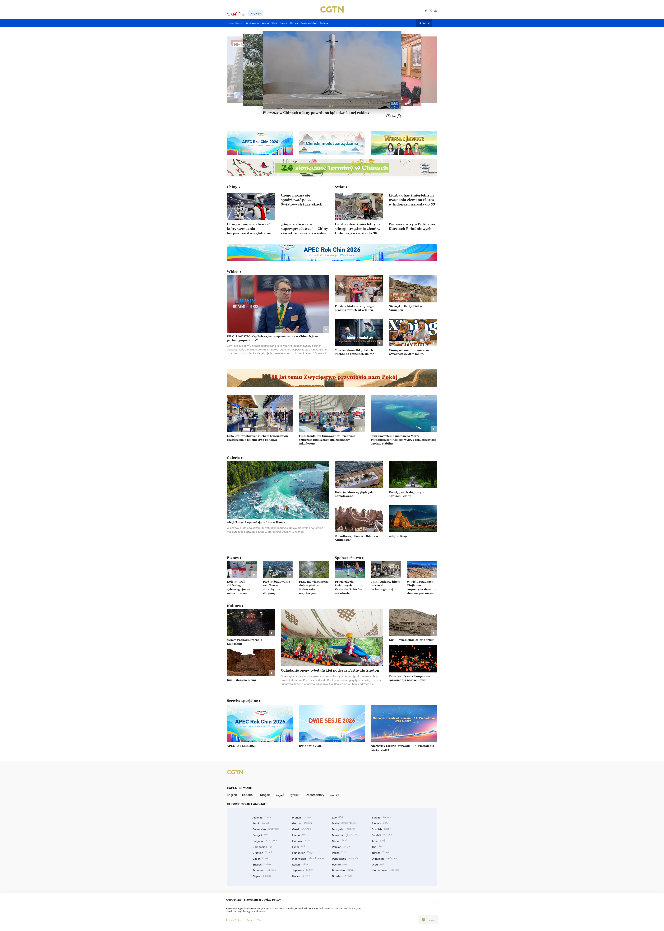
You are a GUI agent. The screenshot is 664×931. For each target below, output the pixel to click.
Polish (339, 852)
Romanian (343, 870)
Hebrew (301, 841)
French (301, 817)
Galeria (233, 458)
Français (264, 795)
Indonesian (308, 858)
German (302, 823)
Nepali (339, 841)
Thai (377, 847)
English (232, 795)
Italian (300, 864)
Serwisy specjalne (242, 701)
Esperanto (264, 870)
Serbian (381, 817)
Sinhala (380, 823)
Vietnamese (385, 870)
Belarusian (265, 829)
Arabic (260, 823)
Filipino (261, 876)
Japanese (302, 870)
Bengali (260, 835)
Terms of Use (254, 920)
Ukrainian (384, 858)
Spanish (381, 829)
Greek (301, 829)
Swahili (382, 835)
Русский (294, 795)
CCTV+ (335, 795)
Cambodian (262, 847)
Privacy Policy (233, 920)
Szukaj (426, 23)
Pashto (339, 864)
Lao (337, 817)
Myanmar (345, 835)
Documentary (315, 795)
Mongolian (343, 829)
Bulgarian (264, 841)
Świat (340, 187)
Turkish (380, 852)
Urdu (378, 864)
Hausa (300, 835)
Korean (301, 876)
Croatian (262, 852)
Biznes (233, 558)
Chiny (232, 187)
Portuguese (345, 858)
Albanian (261, 817)
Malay (344, 823)
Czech (260, 858)
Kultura (234, 606)
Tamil (378, 841)
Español (247, 795)
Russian (342, 876)
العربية (280, 795)
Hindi (298, 847)
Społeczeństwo (348, 558)
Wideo (232, 272)
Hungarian (303, 852)
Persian (341, 847)
